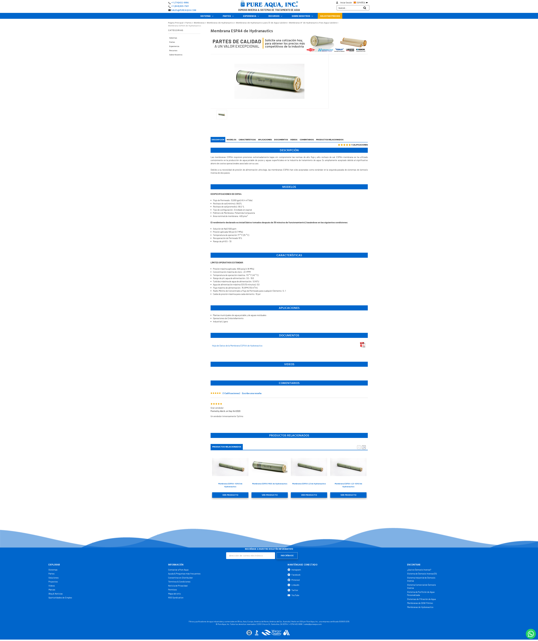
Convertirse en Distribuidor (180, 577)
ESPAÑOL (361, 2)
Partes (227, 16)
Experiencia (250, 16)
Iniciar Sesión (346, 2)
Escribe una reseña (251, 393)
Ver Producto (230, 495)
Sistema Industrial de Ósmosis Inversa (421, 579)
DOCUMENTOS (281, 140)
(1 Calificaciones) (231, 393)
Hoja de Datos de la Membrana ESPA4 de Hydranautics (237, 345)
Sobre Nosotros (301, 16)
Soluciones (53, 577)
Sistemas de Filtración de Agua (421, 599)
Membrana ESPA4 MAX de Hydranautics (269, 483)
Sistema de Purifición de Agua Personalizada (420, 593)
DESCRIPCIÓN (218, 140)
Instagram (296, 569)
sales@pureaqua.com (313, 624)
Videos (51, 585)
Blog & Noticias (55, 593)
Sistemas (205, 16)
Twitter (294, 590)
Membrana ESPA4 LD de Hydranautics (309, 483)
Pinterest (295, 580)
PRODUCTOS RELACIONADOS (329, 140)
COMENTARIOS (307, 140)
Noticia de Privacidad (177, 585)
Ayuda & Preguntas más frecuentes (184, 573)
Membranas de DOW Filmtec (420, 603)
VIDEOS (293, 140)
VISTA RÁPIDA (230, 467)
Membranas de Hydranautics (420, 607)
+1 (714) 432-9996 (295, 624)
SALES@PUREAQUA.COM (183, 10)
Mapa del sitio (174, 593)
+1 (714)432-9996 (180, 2)
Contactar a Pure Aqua (178, 569)
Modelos (231, 140)
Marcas (51, 589)
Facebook (295, 574)
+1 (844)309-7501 (180, 6)
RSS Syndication (175, 597)
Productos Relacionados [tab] (226, 447)
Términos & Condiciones (179, 581)
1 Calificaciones (359, 145)
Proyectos (53, 581)
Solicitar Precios (330, 16)
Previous (359, 447)
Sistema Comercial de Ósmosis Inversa (421, 586)
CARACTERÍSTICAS (247, 140)
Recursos (274, 16)
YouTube (295, 595)
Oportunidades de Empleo (60, 597)
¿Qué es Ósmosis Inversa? (419, 569)
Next (364, 447)
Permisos (172, 589)
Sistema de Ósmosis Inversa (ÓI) (422, 573)
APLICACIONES (265, 140)
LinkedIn (295, 585)
